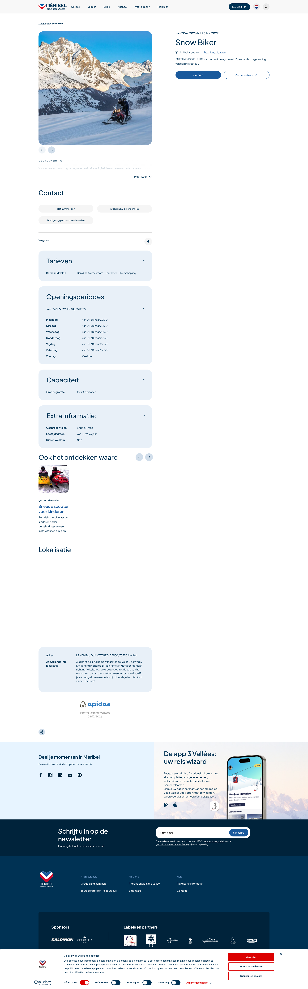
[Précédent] (139, 457)
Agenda (122, 6)
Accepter (251, 957)
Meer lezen (140, 176)
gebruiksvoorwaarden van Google (172, 844)
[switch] (115, 982)
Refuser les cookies (251, 976)
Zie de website (244, 75)
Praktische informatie (190, 883)
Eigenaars (135, 890)
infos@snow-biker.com (122, 208)
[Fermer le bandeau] (281, 954)
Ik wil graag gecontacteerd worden (66, 220)
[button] (51, 149)
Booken (241, 6)
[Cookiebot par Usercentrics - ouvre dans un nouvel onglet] (43, 982)
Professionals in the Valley (144, 883)
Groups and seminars (93, 883)
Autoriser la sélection (251, 966)
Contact (198, 75)
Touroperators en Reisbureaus (99, 890)
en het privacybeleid (215, 841)
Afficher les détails (197, 982)
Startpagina (44, 23)
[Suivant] (149, 457)
